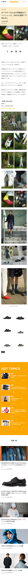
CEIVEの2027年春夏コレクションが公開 (11, 570)
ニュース (3, 9)
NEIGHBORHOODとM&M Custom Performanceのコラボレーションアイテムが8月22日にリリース (13, 464)
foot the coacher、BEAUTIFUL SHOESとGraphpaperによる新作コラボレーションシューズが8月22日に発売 (13, 493)
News (13, 380)
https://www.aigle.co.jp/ (8, 108)
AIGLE (3, 351)
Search (25, 1)
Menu (4, 1)
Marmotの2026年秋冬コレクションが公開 (12, 546)
